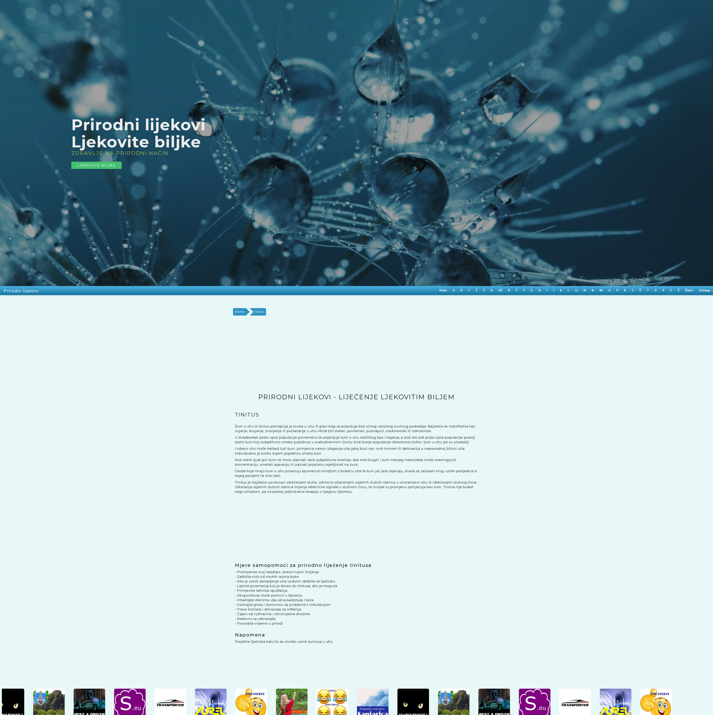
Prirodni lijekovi (21, 290)
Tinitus (259, 312)
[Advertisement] (342, 355)
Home (239, 312)
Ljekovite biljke (96, 165)
